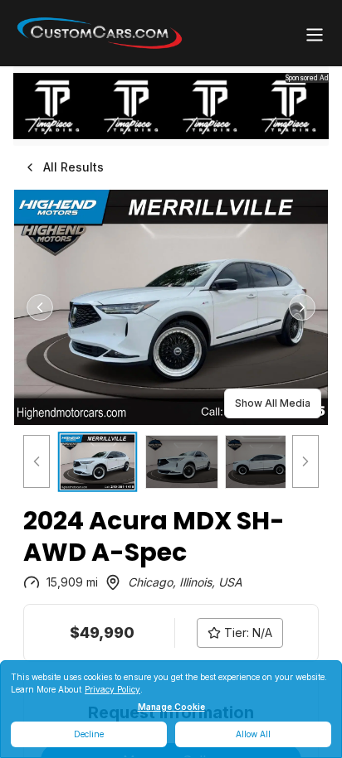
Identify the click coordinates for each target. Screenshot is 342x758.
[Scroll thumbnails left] (36, 462)
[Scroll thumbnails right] (305, 462)
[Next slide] (302, 307)
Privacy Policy (112, 689)
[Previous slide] (39, 307)
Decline (89, 734)
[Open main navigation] (314, 35)
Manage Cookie (171, 707)
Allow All (253, 734)
